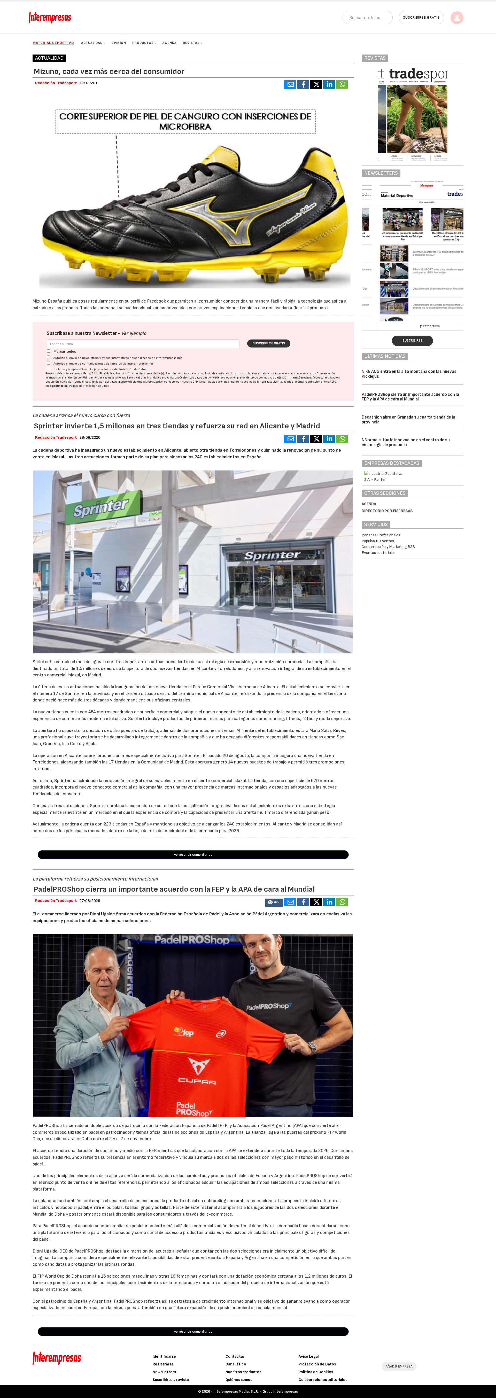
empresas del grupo (245, 377)
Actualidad (92, 43)
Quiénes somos (239, 1379)
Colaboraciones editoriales (323, 1379)
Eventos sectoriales (379, 552)
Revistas (191, 43)
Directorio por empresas (387, 510)
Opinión (118, 43)
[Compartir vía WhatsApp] (342, 84)
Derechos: (305, 377)
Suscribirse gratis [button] (421, 17)
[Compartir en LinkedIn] (329, 84)
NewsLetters (164, 1372)
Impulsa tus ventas (378, 541)
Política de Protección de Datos (125, 369)
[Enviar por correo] (290, 84)
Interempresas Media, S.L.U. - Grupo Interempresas (255, 1391)
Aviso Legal (89, 369)
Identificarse (164, 1356)
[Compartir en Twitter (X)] (316, 84)
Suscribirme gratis (269, 343)
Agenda (169, 43)
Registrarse (163, 1364)
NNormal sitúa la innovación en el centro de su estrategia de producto (406, 442)
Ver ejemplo (133, 333)
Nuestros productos (243, 1372)
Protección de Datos (317, 1364)
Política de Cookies (316, 1372)
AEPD (333, 381)
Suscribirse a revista (171, 1379)
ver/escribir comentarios (193, 854)
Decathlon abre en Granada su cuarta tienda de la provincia (408, 420)
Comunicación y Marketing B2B (388, 546)
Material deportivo (53, 43)
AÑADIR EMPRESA (399, 1366)
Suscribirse (412, 340)
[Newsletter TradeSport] (413, 251)
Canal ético (236, 1364)
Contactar (235, 1356)
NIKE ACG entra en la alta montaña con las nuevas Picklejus (409, 374)
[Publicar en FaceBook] (303, 84)
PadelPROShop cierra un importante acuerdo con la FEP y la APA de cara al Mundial (410, 397)
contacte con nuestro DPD (181, 381)
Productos (143, 43)
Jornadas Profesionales (381, 535)
